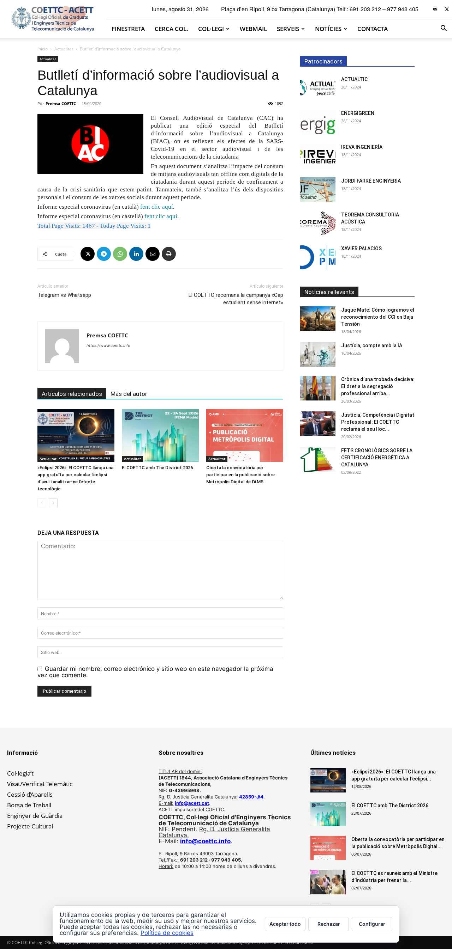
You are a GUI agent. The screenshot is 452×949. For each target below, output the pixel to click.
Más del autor (129, 393)
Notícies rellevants (329, 291)
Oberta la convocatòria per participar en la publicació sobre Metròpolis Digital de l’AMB (240, 474)
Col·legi (211, 29)
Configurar (372, 924)
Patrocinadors (323, 61)
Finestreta (128, 29)
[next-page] (53, 502)
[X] (446, 9)
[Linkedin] (136, 254)
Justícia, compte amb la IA (371, 345)
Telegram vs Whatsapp (64, 295)
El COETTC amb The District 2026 (157, 467)
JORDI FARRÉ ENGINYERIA (371, 181)
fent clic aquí (156, 206)
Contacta (372, 29)
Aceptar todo (285, 924)
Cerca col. (171, 29)
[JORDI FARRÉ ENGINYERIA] (317, 189)
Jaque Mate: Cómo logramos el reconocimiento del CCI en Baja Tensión (377, 317)
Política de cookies (167, 932)
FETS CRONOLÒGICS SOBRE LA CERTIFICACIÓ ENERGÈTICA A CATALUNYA (376, 457)
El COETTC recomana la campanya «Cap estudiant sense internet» (236, 299)
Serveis (288, 29)
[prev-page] (41, 502)
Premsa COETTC (61, 103)
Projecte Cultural (30, 826)
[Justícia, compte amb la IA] (317, 354)
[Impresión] (169, 254)
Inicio (42, 49)
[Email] (152, 254)
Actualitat (63, 49)
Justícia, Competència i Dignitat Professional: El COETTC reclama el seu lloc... (377, 422)
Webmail (253, 29)
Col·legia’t (20, 773)
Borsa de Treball (29, 805)
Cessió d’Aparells (30, 794)
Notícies (328, 29)
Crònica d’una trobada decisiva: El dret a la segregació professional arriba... (378, 386)
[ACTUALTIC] (317, 88)
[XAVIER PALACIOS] (317, 257)
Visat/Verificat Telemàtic (39, 784)
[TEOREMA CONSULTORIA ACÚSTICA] (317, 223)
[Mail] (435, 9)
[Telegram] (104, 254)
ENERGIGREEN (357, 113)
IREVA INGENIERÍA (361, 147)
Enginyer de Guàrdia (35, 816)
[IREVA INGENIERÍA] (317, 155)
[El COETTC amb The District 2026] (160, 435)
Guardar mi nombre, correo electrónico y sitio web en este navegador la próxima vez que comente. (155, 672)
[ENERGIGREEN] (317, 122)
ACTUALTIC (354, 79)
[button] (443, 29)
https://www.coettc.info (108, 345)
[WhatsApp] (120, 254)
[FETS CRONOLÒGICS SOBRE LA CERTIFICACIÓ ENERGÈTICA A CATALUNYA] (317, 459)
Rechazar (328, 924)
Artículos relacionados (72, 393)
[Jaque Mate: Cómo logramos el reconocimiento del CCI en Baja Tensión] (317, 318)
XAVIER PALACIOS (361, 248)
